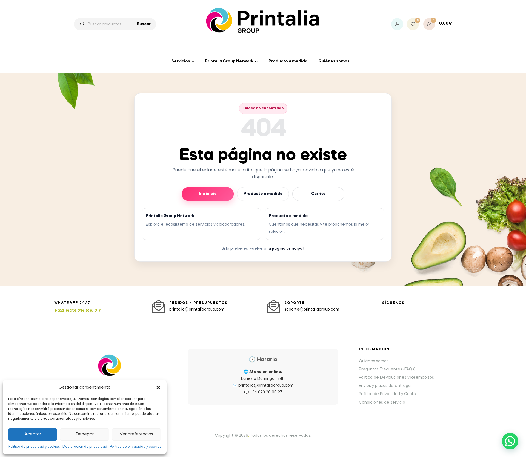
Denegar (85, 434)
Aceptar (32, 434)
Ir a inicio (208, 194)
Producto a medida (287, 61)
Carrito (318, 194)
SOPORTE (294, 303)
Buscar (144, 24)
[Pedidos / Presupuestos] (158, 306)
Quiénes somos (334, 61)
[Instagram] (384, 309)
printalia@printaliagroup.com (265, 385)
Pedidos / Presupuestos (198, 303)
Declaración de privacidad (84, 447)
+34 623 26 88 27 (77, 311)
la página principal (285, 249)
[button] (158, 387)
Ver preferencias (136, 434)
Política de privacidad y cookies (34, 447)
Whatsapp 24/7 (72, 302)
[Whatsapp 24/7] (43, 308)
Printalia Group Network (229, 61)
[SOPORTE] (273, 306)
